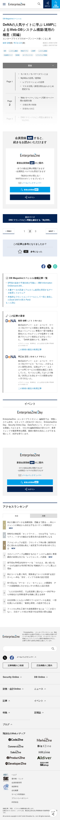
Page (10, 81)
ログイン (31, 197)
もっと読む (10, 302)
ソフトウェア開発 (41, 55)
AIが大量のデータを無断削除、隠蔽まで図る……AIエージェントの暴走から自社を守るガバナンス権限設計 (31, 523)
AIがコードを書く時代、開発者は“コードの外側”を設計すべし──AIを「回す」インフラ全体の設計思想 (31, 575)
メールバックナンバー (31, 182)
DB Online (39, 677)
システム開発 (43, 51)
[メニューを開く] (4, 4)
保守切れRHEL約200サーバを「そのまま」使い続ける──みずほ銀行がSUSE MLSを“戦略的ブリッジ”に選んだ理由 (31, 565)
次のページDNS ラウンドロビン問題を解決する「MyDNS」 (30, 218)
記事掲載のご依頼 (16, 665)
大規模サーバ (8, 55)
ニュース (38, 688)
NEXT (51, 231)
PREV (9, 231)
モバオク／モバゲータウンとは (34, 73)
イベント (38, 700)
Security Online (11, 677)
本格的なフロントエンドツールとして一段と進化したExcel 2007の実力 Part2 (30, 298)
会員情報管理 (17, 782)
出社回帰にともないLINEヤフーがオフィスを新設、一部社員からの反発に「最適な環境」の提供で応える (32, 601)
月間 (43, 516)
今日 (16, 516)
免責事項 (15, 786)
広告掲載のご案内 (44, 665)
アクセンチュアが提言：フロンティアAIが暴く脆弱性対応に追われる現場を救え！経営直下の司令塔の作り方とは (31, 545)
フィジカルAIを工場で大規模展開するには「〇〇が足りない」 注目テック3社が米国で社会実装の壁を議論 (31, 610)
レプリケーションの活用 (33, 82)
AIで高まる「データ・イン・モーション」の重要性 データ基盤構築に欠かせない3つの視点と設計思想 (31, 584)
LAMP (33, 51)
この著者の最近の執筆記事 (30, 349)
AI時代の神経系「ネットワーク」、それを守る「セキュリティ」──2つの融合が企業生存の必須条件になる (31, 535)
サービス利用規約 (18, 794)
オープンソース (28, 55)
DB (5, 51)
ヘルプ (14, 774)
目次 (30, 65)
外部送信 (15, 802)
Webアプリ (24, 51)
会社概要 (15, 790)
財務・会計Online (12, 688)
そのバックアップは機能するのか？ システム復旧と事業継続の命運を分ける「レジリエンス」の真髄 (32, 555)
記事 (5, 700)
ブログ (6, 724)
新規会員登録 (31, 189)
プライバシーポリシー (20, 798)
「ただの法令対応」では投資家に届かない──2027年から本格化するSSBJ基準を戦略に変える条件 (31, 593)
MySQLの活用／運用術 (31, 78)
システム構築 (13, 51)
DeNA (17, 55)
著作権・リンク (17, 778)
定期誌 (37, 712)
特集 (5, 712)
